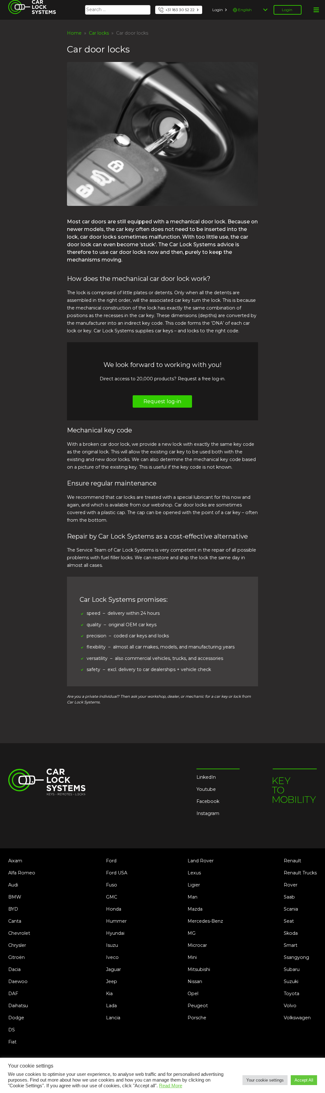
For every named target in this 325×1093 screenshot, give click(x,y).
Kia (109, 993)
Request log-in (162, 401)
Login (217, 9)
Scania (291, 909)
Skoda (291, 933)
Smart (290, 945)
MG (192, 933)
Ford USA (116, 873)
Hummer (116, 921)
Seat (289, 921)
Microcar (197, 945)
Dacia (14, 969)
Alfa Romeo (21, 873)
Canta (14, 921)
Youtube (206, 789)
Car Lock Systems (28, 4)
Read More (170, 1085)
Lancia (113, 1018)
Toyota (291, 993)
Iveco (112, 957)
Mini (192, 957)
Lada (111, 1005)
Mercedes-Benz (205, 921)
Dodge (16, 1018)
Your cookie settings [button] (265, 1080)
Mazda (195, 909)
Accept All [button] (304, 1080)
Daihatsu (18, 1005)
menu (316, 10)
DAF (13, 993)
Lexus (194, 873)
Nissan (195, 981)
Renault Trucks (300, 873)
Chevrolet (19, 933)
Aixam (15, 861)
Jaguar (113, 969)
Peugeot (198, 1005)
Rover (290, 885)
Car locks (99, 33)
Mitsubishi (199, 969)
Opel (193, 993)
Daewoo (18, 981)
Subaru (292, 969)
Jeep (111, 981)
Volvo (290, 1005)
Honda (113, 909)
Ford (111, 861)
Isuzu (112, 945)
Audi (13, 885)
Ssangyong (296, 957)
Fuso (111, 885)
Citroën (16, 957)
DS (11, 1030)
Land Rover (201, 861)
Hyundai (115, 933)
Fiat (12, 1042)
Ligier (194, 885)
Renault (292, 861)
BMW (14, 897)
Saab (289, 897)
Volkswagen (297, 1018)
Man (192, 897)
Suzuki (291, 981)
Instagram (207, 813)
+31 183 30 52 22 (180, 9)
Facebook (207, 801)
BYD (13, 909)
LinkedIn (206, 777)
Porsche (197, 1018)
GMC (111, 897)
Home (74, 33)
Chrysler (17, 945)
